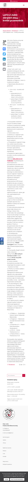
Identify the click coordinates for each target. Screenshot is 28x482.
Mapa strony (5, 461)
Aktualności (15, 30)
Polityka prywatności (17, 479)
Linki (4, 453)
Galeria (4, 440)
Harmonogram (6, 437)
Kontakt (4, 456)
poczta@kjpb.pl (9, 432)
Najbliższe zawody (7, 447)
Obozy (4, 442)
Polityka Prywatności (7, 464)
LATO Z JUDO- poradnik (13, 387)
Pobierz (4, 450)
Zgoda (6, 479)
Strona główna (7, 30)
